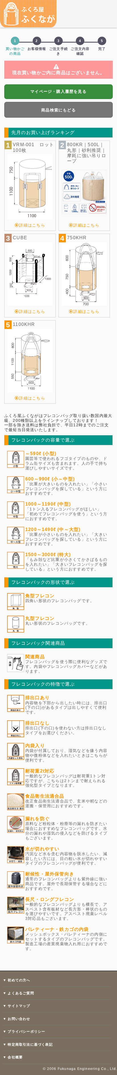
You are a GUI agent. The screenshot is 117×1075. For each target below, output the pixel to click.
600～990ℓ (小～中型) (50, 479)
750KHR (77, 237)
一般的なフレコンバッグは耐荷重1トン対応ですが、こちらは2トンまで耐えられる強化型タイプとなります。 (65, 781)
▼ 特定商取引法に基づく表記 (28, 1045)
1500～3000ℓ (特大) (48, 554)
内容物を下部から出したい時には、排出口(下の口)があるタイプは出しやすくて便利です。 (66, 708)
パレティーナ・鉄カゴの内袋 (57, 929)
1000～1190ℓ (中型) (48, 504)
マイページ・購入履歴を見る (58, 91)
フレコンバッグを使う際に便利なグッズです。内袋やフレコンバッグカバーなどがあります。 (66, 666)
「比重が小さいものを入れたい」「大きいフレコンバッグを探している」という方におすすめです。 (66, 539)
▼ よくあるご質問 (18, 993)
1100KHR (24, 324)
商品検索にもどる (58, 110)
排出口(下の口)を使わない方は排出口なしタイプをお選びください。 (65, 730)
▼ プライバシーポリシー (24, 1032)
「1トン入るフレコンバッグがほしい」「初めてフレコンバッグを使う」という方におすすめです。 (66, 514)
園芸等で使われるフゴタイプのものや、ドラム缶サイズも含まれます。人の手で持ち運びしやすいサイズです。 (66, 463)
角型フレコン (40, 595)
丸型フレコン (40, 618)
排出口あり (37, 697)
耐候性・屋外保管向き (49, 874)
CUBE (20, 237)
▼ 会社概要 (13, 1057)
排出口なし (37, 723)
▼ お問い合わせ (16, 1019)
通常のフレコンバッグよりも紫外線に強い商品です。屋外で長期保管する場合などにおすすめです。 (66, 884)
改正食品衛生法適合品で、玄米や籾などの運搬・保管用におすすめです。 (66, 803)
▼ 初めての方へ (16, 980)
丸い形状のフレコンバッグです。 (57, 623)
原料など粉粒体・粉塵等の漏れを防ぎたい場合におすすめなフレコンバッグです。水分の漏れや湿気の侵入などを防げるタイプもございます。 (66, 830)
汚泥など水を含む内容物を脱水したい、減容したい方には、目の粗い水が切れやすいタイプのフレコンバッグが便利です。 (66, 859)
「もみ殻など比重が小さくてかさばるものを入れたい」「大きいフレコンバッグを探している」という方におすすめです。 (66, 564)
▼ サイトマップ (16, 1006)
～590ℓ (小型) (40, 453)
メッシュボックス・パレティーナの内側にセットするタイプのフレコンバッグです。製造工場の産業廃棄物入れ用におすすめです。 (66, 941)
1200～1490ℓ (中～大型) (53, 529)
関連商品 (35, 656)
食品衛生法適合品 (44, 796)
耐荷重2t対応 (39, 771)
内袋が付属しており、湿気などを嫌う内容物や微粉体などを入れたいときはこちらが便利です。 (66, 755)
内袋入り (35, 745)
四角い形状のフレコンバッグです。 (59, 600)
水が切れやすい (42, 848)
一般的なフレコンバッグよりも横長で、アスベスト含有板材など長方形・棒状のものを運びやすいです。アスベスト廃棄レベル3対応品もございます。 (66, 911)
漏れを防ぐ (37, 818)
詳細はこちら (32, 225)
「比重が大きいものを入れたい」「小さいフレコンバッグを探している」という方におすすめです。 (66, 489)
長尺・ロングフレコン (49, 899)
